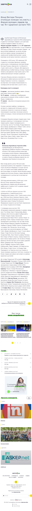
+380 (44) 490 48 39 (16, 486)
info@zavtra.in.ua (16, 487)
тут (18, 93)
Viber (25, 294)
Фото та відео (12, 477)
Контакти (20, 477)
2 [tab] (15, 343)
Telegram (16, 294)
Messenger (8, 294)
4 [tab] (20, 343)
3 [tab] (18, 343)
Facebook (3, 294)
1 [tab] (12, 343)
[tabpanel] (8, 329)
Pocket (21, 294)
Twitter (12, 294)
